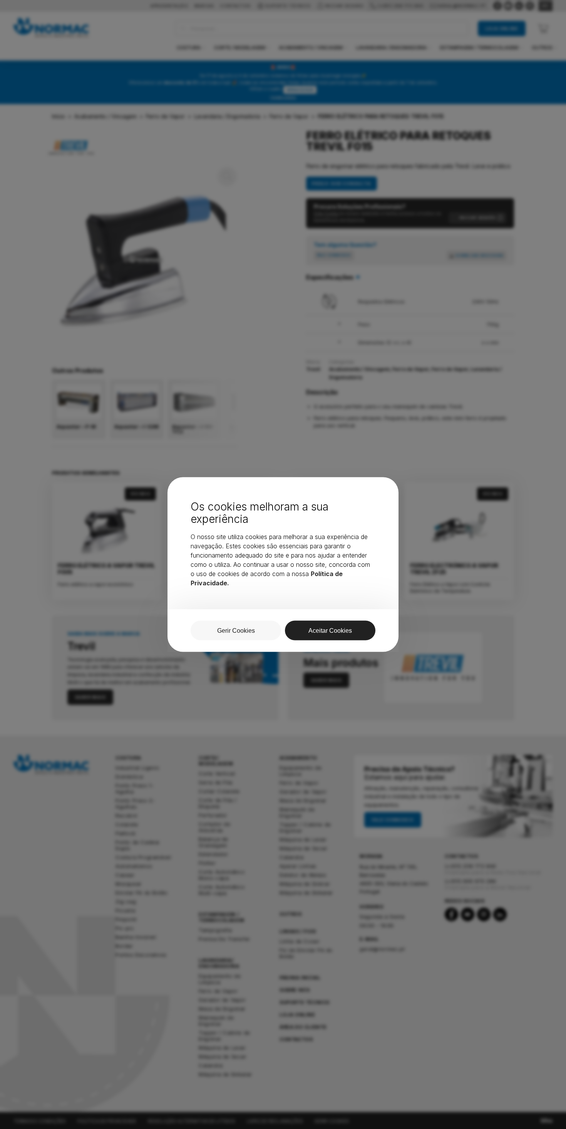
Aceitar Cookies (330, 630)
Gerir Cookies (236, 630)
